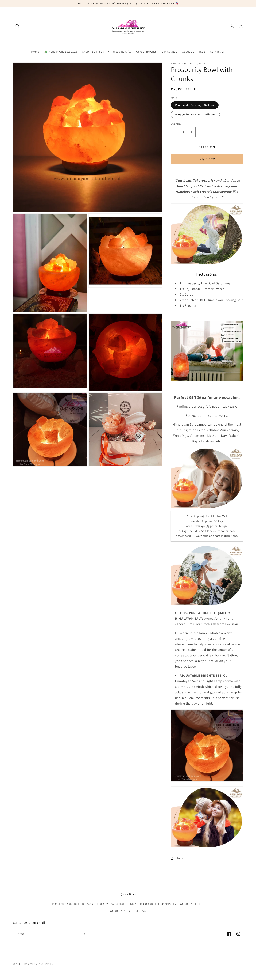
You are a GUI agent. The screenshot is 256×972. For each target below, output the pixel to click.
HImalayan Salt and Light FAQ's (72, 904)
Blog (133, 904)
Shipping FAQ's (120, 911)
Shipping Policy (190, 904)
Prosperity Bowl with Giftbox (195, 114)
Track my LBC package (111, 904)
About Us (140, 911)
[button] (17, 26)
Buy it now (207, 159)
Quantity (176, 123)
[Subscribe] (83, 934)
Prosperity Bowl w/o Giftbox (194, 105)
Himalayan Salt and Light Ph (37, 963)
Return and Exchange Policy (158, 904)
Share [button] (179, 858)
